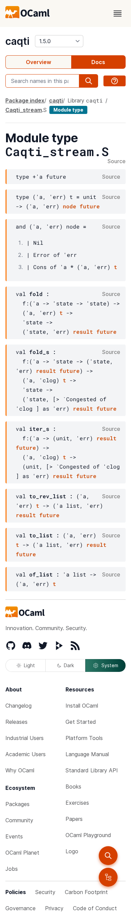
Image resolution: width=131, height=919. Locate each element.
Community (19, 820)
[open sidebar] (108, 877)
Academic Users (25, 754)
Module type (68, 110)
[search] (108, 855)
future (90, 206)
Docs (98, 62)
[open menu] (117, 13)
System (109, 665)
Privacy (54, 908)
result (83, 331)
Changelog (18, 705)
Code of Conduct (95, 908)
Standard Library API (92, 770)
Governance (20, 908)
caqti (17, 41)
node (69, 206)
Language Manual (87, 754)
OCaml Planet (22, 852)
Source (116, 161)
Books (73, 786)
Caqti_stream (23, 110)
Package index (24, 100)
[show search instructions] (114, 81)
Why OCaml (19, 770)
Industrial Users (24, 738)
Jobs (11, 868)
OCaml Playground (88, 835)
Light (29, 665)
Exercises (77, 802)
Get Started (81, 721)
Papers (74, 819)
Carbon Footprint (86, 892)
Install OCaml (82, 705)
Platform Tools (84, 738)
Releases (16, 721)
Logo (72, 851)
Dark (69, 665)
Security (45, 892)
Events (14, 836)
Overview (38, 62)
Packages (17, 804)
